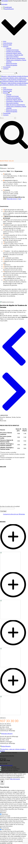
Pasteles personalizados (13, 51)
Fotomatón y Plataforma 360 (14, 55)
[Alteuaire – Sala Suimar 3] (14, 647)
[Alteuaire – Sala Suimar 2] (14, 599)
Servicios (5, 46)
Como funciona (7, 43)
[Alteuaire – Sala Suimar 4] (14, 695)
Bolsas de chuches (11, 63)
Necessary (5, 814)
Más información (15, 779)
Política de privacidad (6, 765)
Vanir (19, 199)
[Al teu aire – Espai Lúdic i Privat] (14, 81)
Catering (8, 48)
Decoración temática (12, 56)
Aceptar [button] (7, 779)
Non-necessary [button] (4, 828)
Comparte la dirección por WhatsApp (14, 514)
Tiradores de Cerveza (12, 50)
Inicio (4, 41)
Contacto (5, 68)
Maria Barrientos (12, 199)
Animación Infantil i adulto (14, 53)
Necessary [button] (3, 812)
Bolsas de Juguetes (11, 65)
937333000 (5, 1)
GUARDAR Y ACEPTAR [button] (6, 843)
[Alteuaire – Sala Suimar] (14, 551)
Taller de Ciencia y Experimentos (15, 58)
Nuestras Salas (7, 45)
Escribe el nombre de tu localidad (10, 506)
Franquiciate (6, 67)
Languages (4, 4)
